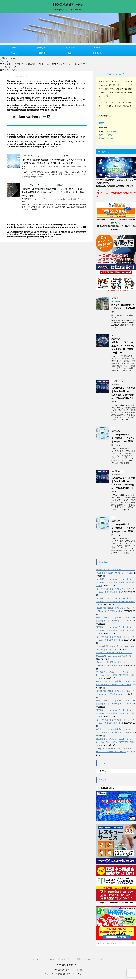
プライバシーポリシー (10, 67)
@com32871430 (110, 131)
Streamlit (13, 53)
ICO (25, 169)
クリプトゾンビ (69, 48)
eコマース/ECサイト (44, 166)
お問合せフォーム (8, 58)
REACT (97, 48)
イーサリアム (42, 48)
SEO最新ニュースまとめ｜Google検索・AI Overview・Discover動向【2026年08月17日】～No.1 (115, 630)
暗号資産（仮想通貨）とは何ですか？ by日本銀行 (123, 308)
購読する (105, 152)
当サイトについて (8, 70)
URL (67, 166)
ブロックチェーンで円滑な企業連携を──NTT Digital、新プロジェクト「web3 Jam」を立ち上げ (46, 64)
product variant (59, 166)
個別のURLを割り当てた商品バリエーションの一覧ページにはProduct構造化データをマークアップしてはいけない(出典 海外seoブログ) (53, 192)
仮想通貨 (41, 53)
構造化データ (78, 199)
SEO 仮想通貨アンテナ (68, 4)
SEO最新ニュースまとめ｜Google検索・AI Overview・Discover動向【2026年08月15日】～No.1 (115, 742)
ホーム (14, 48)
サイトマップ (6, 61)
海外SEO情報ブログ (78, 166)
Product (56, 199)
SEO (69, 53)
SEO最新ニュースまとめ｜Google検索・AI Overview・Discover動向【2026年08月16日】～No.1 (115, 713)
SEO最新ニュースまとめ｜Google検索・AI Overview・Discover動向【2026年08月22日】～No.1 (123, 485)
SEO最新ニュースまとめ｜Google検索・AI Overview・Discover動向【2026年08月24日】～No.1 (123, 395)
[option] (68, 28)
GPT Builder (97, 53)
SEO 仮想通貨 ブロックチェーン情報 (68, 970)
